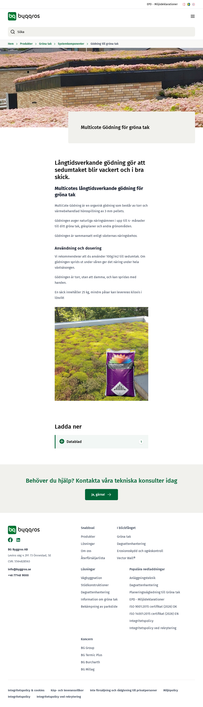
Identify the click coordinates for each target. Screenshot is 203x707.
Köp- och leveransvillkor (67, 690)
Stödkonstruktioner (95, 585)
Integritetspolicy (141, 621)
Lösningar (88, 544)
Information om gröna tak (99, 599)
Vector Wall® (126, 558)
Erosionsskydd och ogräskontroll (140, 551)
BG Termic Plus (91, 655)
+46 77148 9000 (18, 575)
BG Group (87, 648)
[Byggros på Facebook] (10, 540)
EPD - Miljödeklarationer (162, 4)
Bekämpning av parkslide (99, 606)
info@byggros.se (19, 569)
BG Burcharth (90, 662)
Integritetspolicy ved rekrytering (152, 628)
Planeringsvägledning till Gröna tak (154, 592)
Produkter (88, 536)
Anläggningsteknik (142, 578)
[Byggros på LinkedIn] (18, 540)
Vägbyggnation (91, 578)
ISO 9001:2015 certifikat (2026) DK (153, 606)
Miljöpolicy (170, 690)
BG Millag (87, 669)
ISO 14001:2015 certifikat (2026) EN (154, 614)
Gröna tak (124, 536)
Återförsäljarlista (93, 558)
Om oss (86, 551)
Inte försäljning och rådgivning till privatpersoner (123, 690)
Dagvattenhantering (131, 544)
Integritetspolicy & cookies (26, 690)
